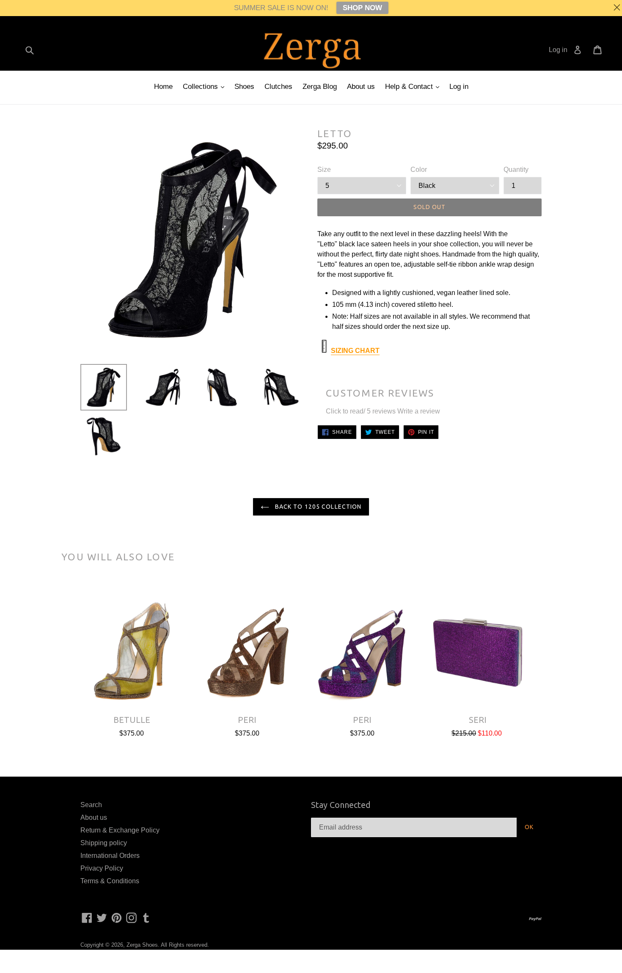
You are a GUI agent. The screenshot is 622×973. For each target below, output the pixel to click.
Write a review (418, 411)
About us (361, 87)
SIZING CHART (355, 350)
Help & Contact (410, 87)
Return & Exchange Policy (120, 830)
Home (163, 87)
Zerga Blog (320, 87)
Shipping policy (103, 842)
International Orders (110, 855)
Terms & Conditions (109, 881)
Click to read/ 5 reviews (361, 411)
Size (324, 169)
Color (418, 169)
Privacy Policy (101, 868)
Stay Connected (341, 805)
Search (91, 804)
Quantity (516, 169)
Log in (458, 87)
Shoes (244, 87)
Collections (201, 87)
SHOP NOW (362, 8)
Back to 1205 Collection (317, 506)
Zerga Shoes (142, 945)
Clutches (278, 87)
